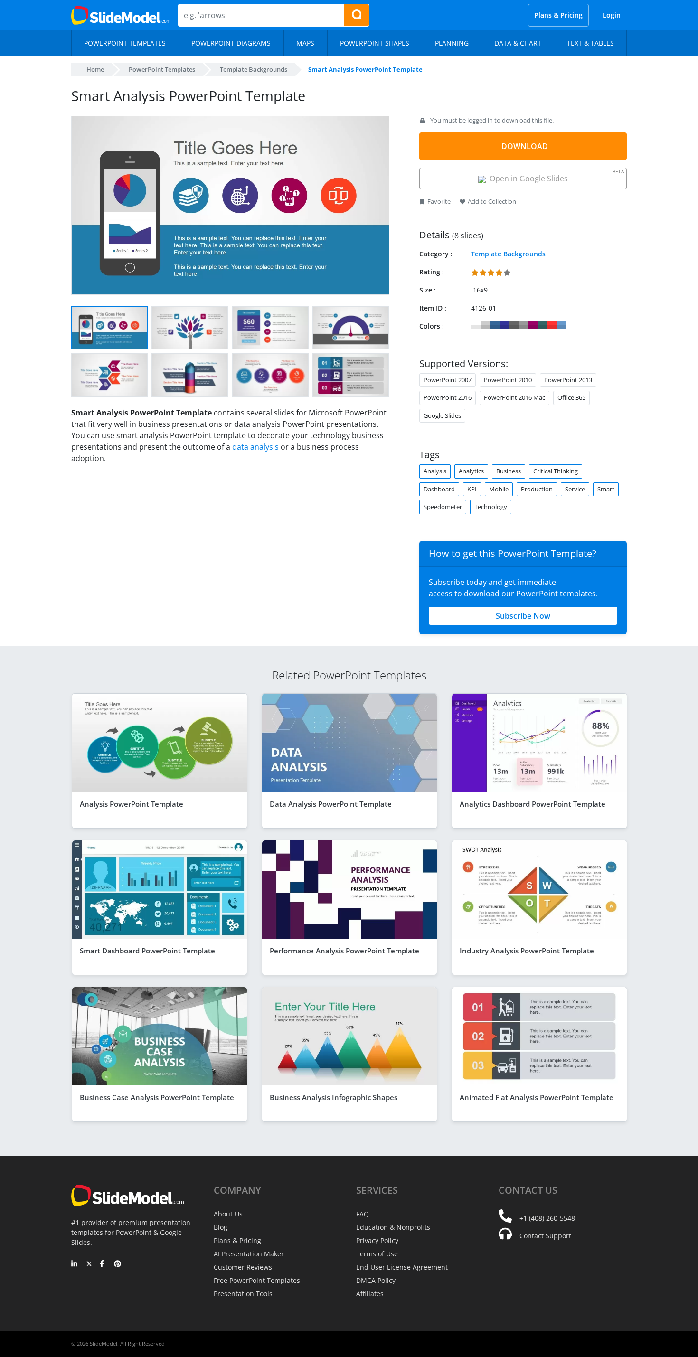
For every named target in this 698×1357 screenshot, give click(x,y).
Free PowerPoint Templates (257, 1280)
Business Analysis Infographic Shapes (333, 1097)
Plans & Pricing (558, 14)
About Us (228, 1213)
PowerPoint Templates (162, 69)
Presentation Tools (243, 1293)
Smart (605, 489)
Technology (490, 506)
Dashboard (439, 489)
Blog (220, 1227)
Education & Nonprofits (393, 1227)
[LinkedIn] (74, 1264)
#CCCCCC (485, 325)
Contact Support (545, 1235)
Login (612, 14)
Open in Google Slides (555, 176)
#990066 (533, 325)
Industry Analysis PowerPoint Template (527, 950)
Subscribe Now (523, 616)
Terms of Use (377, 1253)
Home (95, 69)
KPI (472, 489)
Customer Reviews (243, 1267)
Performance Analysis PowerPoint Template (344, 950)
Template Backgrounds (253, 69)
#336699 (495, 325)
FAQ (362, 1213)
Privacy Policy (377, 1240)
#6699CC (561, 325)
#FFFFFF (476, 325)
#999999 (523, 325)
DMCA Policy (376, 1280)
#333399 (504, 325)
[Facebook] (103, 1264)
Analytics (471, 471)
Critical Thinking (555, 471)
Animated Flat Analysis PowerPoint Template (536, 1097)
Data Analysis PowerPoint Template (331, 804)
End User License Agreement (402, 1267)
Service (575, 489)
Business (508, 471)
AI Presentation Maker (249, 1253)
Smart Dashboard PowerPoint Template (147, 950)
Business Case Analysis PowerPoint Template (157, 1097)
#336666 (542, 325)
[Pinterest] (117, 1264)
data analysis (255, 447)
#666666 (514, 325)
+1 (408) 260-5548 (547, 1218)
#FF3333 (552, 325)
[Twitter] (89, 1264)
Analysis (435, 471)
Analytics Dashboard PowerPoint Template (532, 804)
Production (537, 489)
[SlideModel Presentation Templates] (120, 15)
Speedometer (443, 506)
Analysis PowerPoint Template (131, 804)
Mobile (499, 489)
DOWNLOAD (524, 146)
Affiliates (370, 1293)
